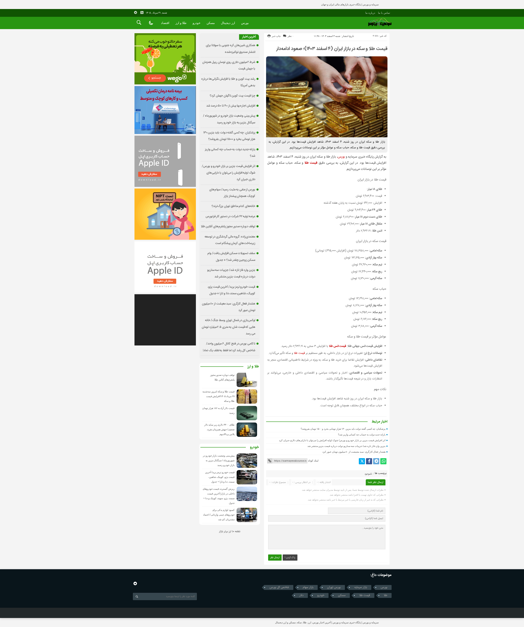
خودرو (196, 23)
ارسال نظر (275, 557)
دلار (301, 595)
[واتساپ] (383, 461)
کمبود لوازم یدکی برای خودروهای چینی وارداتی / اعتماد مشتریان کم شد (219, 515)
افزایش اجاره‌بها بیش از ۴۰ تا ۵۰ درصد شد (230, 105)
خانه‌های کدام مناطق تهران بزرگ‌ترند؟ (233, 206)
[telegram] (135, 12)
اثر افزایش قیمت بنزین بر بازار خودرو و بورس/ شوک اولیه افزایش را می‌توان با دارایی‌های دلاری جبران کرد (332, 440)
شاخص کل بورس (279, 587)
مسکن (211, 23)
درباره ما (370, 12)
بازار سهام (308, 587)
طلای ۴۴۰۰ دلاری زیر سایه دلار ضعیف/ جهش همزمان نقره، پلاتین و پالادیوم (219, 429)
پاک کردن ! (290, 557)
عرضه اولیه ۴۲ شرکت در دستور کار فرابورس (230, 216)
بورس (245, 23)
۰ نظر (291, 36)
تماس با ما (384, 12)
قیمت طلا (299, 353)
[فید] (142, 12)
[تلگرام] (376, 461)
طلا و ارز (180, 23)
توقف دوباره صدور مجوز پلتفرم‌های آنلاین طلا (228, 226)
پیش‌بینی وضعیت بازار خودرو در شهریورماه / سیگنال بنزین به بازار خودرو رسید (219, 460)
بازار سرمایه (360, 587)
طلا (385, 595)
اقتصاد (165, 23)
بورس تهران (334, 587)
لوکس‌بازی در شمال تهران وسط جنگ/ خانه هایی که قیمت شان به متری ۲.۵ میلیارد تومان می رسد (228, 327)
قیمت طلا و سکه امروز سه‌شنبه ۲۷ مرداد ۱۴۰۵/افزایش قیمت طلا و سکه (218, 396)
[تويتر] (362, 461)
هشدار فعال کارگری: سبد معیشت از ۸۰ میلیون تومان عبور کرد (353, 451)
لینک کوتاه (313, 460)
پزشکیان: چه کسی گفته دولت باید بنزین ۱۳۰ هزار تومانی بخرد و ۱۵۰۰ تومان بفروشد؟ (343, 428)
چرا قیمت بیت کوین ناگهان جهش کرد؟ (232, 95)
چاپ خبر (276, 36)
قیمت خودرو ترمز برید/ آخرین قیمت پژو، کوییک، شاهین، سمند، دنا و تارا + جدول (220, 477)
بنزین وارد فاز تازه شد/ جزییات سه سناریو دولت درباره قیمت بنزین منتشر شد (346, 446)
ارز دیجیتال (228, 23)
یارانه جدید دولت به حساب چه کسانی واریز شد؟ (361, 434)
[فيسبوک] (369, 461)
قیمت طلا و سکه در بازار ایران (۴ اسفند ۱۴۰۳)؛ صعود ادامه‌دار (331, 49)
